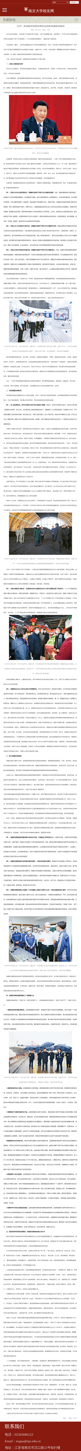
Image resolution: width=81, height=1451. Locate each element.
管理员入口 (74, 2)
